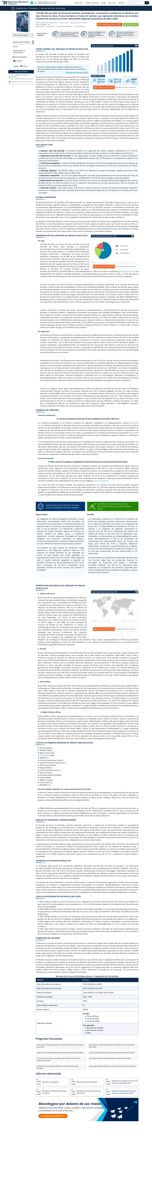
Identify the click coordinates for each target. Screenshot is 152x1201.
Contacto (121, 3)
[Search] (147, 2)
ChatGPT (19, 61)
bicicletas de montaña (127, 271)
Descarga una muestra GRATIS (105, 87)
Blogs (104, 3)
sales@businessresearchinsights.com (22, 82)
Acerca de (112, 3)
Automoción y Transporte (27, 8)
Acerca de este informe (21, 42)
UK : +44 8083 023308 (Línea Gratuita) (22, 79)
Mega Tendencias (92, 3)
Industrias (78, 3)
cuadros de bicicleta (101, 481)
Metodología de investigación (19, 52)
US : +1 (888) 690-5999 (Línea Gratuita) (19, 76)
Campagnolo (45, 755)
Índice (15, 46)
